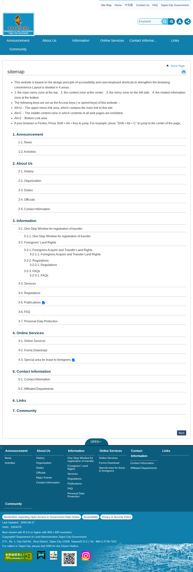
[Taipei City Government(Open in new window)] (53, 556)
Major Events (44, 477)
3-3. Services (27, 283)
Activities (10, 462)
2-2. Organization (29, 180)
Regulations (74, 478)
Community (18, 49)
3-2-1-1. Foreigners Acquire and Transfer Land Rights (65, 254)
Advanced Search (171, 21)
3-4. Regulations (29, 293)
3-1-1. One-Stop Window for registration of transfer (57, 236)
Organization (43, 462)
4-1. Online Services (31, 340)
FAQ (155, 5)
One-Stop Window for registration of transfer (80, 459)
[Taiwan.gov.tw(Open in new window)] (41, 556)
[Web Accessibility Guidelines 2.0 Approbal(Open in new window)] (18, 557)
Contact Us (142, 5)
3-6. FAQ (24, 311)
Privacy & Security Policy (116, 516)
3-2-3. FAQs (32, 271)
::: (3, 1)
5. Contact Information (32, 371)
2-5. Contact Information (34, 209)
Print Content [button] (183, 71)
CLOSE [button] (179, 21)
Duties (40, 467)
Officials (41, 472)
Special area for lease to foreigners (112, 469)
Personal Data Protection (75, 495)
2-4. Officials (26, 199)
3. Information (24, 221)
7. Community (25, 411)
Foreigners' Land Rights (77, 467)
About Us (43, 450)
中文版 (129, 4)
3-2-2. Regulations (36, 260)
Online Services (111, 450)
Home (118, 5)
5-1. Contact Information (34, 379)
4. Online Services (28, 333)
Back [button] (182, 432)
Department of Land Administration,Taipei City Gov (18, 24)
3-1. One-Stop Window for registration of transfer (50, 228)
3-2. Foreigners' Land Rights (37, 242)
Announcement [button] (18, 40)
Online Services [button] (112, 40)
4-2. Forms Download (32, 350)
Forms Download (109, 462)
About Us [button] (49, 40)
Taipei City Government (175, 5)
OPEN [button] (95, 441)
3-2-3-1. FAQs (39, 275)
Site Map (106, 5)
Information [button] (80, 40)
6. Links (19, 400)
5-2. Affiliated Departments (36, 388)
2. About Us (23, 163)
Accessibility (90, 516)
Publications (74, 483)
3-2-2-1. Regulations (43, 264)
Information (76, 450)
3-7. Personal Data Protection (38, 321)
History (40, 457)
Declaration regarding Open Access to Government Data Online (42, 516)
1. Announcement (28, 134)
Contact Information (48, 482)
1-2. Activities (27, 151)
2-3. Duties (25, 190)
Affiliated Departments (143, 467)
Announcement (16, 450)
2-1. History (26, 171)
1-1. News (25, 142)
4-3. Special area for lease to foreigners (44, 359)
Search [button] (164, 21)
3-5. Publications (29, 302)
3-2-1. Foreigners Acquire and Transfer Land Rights (58, 250)
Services (72, 473)
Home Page (178, 65)
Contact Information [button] (144, 40)
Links (175, 40)
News (8, 457)
